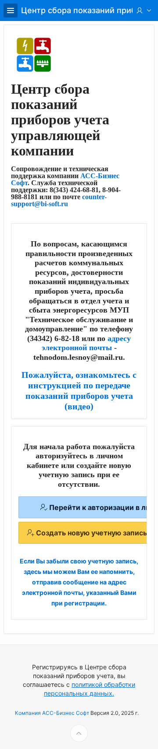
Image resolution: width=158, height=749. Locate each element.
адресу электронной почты (86, 343)
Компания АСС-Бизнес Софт (52, 713)
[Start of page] (79, 733)
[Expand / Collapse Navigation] (11, 11)
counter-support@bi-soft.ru (59, 200)
